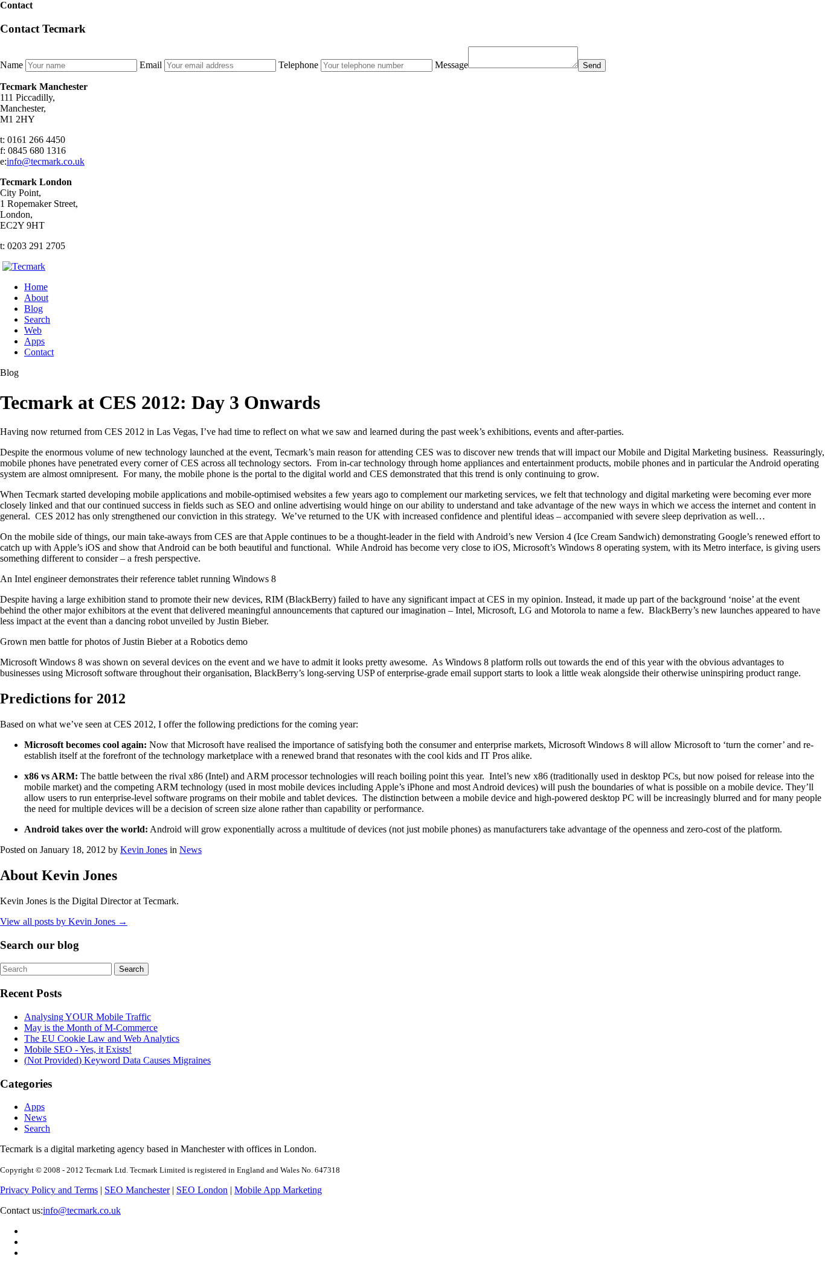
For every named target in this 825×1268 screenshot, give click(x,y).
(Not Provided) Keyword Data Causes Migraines (117, 1060)
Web (33, 330)
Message (451, 65)
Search (37, 319)
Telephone (298, 65)
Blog (33, 308)
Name (11, 65)
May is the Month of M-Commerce (91, 1027)
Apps (34, 341)
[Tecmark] (23, 266)
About (36, 298)
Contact (39, 352)
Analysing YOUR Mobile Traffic (87, 1017)
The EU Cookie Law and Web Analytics (101, 1038)
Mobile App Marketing (278, 1190)
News (190, 850)
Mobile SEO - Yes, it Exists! (78, 1049)
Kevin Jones (143, 850)
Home (36, 287)
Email (151, 65)
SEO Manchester (137, 1190)
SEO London (202, 1190)
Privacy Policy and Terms (49, 1190)
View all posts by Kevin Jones (63, 921)
